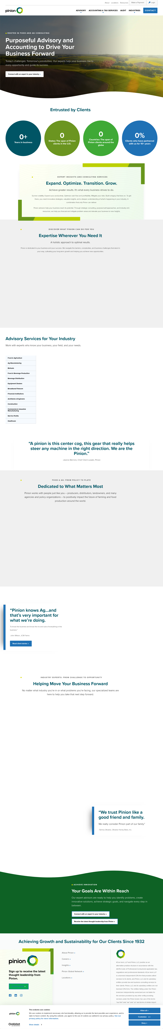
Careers (65, 959)
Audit (123, 10)
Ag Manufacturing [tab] (14, 363)
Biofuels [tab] (11, 368)
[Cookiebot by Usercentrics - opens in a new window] (14, 1024)
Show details (34, 1025)
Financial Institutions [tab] (16, 394)
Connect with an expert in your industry (23, 74)
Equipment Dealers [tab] (15, 383)
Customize (142, 1017)
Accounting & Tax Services (103, 10)
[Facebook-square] (10, 995)
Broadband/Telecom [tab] (15, 388)
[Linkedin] (15, 995)
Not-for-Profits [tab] (13, 416)
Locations (114, 2)
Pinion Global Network (72, 971)
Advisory (81, 10)
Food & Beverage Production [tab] (19, 373)
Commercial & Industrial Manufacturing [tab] (17, 410)
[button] (81, 12)
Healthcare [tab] (12, 421)
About (107, 2)
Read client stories (20, 643)
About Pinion (68, 952)
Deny (144, 1023)
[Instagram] (21, 995)
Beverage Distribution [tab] (16, 378)
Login (153, 2)
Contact (150, 10)
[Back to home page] (14, 10)
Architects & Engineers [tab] (16, 399)
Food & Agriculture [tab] (15, 358)
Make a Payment (137, 2)
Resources (124, 2)
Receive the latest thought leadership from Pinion (93, 921)
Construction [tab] (13, 404)
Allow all (143, 1010)
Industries (134, 10)
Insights (65, 965)
